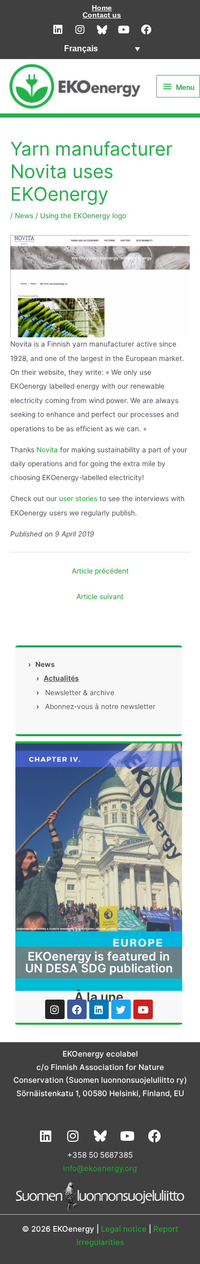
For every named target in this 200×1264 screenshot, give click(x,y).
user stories (78, 498)
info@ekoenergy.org (100, 1168)
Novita (48, 450)
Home (102, 8)
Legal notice (124, 1229)
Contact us (102, 15)
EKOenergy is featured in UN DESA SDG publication (99, 962)
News (24, 216)
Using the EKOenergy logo (83, 216)
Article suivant (100, 596)
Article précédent (100, 571)
